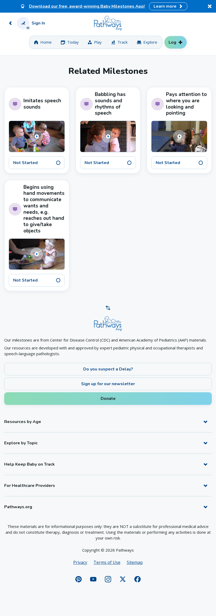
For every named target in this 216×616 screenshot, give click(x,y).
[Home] (108, 23)
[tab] (43, 42)
